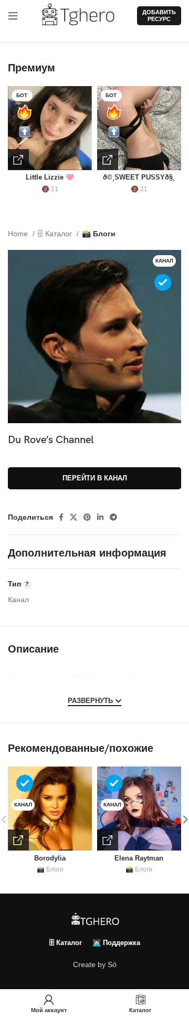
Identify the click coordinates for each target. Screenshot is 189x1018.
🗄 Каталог (56, 233)
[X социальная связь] (73, 517)
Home (19, 233)
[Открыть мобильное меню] (13, 15)
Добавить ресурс (159, 15)
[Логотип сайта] (82, 15)
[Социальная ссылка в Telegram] (113, 517)
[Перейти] (18, 159)
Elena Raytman (138, 858)
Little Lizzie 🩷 (50, 177)
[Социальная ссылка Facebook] (61, 517)
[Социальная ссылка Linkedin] (100, 517)
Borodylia (50, 858)
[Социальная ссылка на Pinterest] (87, 517)
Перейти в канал (94, 478)
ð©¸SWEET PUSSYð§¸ (139, 177)
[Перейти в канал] (18, 840)
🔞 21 (49, 189)
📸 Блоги (99, 233)
